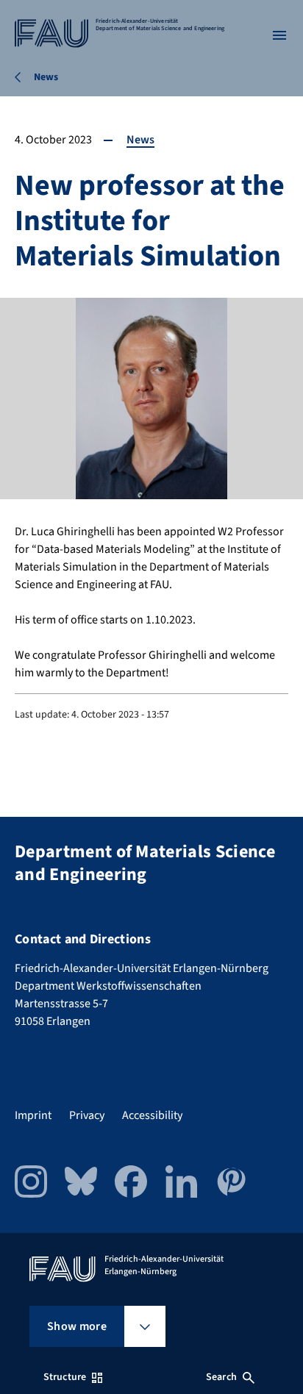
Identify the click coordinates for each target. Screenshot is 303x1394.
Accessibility (152, 1115)
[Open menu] (279, 35)
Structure (64, 1377)
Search (221, 1377)
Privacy (86, 1115)
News (140, 140)
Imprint (33, 1115)
